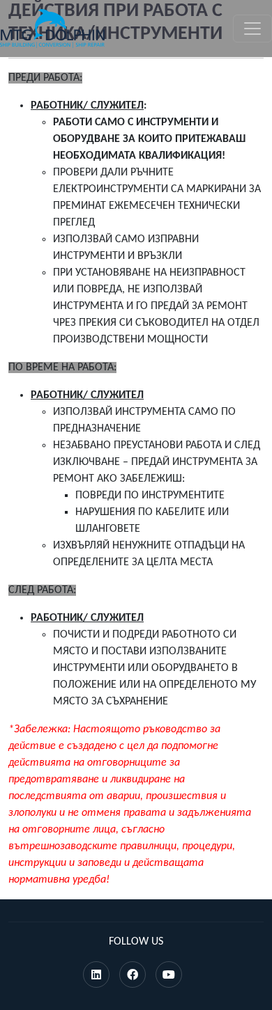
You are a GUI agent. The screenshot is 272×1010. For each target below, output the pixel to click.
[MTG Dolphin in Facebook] (132, 975)
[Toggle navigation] (252, 28)
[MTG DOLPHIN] (52, 29)
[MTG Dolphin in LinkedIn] (96, 975)
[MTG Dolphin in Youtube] (169, 975)
